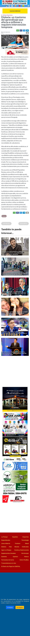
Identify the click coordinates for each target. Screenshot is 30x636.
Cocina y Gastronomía (21, 550)
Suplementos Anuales (8, 553)
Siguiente (23, 223)
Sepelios (15, 537)
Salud (27, 543)
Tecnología (25, 540)
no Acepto (20, 607)
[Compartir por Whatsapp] (17, 30)
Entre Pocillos (24, 560)
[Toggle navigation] (28, 5)
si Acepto (10, 607)
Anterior (6, 223)
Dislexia (4, 216)
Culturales (25, 547)
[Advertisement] (15, 372)
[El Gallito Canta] (6, 6)
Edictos (3, 547)
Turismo (17, 543)
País (10, 547)
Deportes (25, 537)
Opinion (15, 556)
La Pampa (4, 537)
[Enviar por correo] (27, 33)
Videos (26, 556)
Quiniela (4, 556)
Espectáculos (5, 540)
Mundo (16, 547)
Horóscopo (25, 553)
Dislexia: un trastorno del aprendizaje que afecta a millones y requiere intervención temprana (13, 22)
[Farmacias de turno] (12, 6)
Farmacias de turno (7, 560)
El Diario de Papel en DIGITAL (10, 566)
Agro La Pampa (6, 550)
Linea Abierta (5, 543)
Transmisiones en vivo (8, 563)
